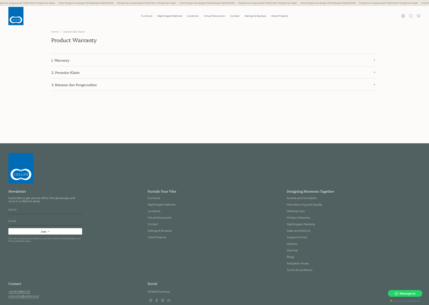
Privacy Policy (69, 238)
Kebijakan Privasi (298, 263)
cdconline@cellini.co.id (23, 296)
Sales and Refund (298, 230)
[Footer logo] (21, 168)
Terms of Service (16, 241)
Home (54, 31)
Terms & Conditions (299, 270)
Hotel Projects (157, 237)
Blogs (290, 257)
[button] (147, 16)
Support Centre (297, 237)
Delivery (292, 243)
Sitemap (292, 250)
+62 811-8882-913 (19, 291)
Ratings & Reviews (160, 230)
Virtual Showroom (160, 217)
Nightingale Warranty (301, 224)
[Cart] (418, 16)
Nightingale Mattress (161, 204)
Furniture (154, 198)
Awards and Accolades (302, 198)
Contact (153, 224)
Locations (154, 211)
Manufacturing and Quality (304, 204)
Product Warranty (298, 217)
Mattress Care (296, 211)
